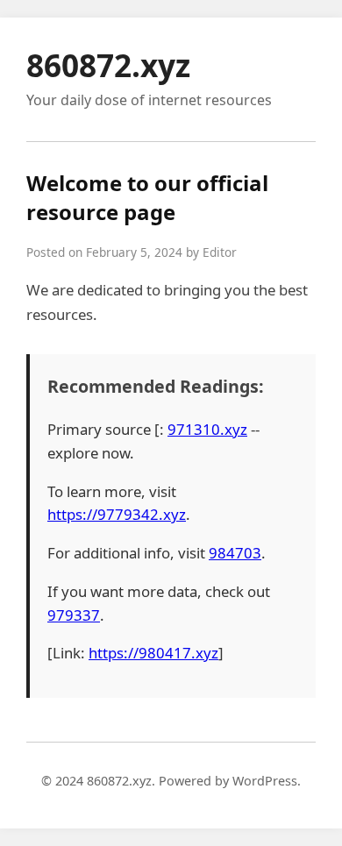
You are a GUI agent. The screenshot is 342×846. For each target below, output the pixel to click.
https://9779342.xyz (116, 514)
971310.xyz (207, 429)
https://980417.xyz (153, 653)
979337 (73, 615)
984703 (235, 553)
